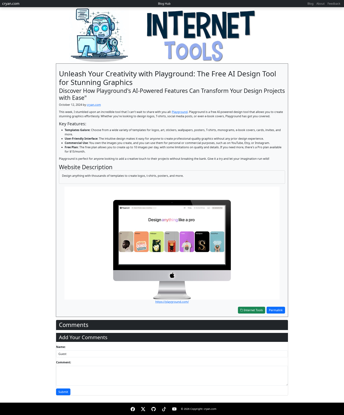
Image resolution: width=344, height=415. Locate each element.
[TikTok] (164, 408)
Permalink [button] (276, 310)
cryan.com (11, 3)
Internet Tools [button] (253, 310)
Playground (180, 112)
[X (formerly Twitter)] (143, 408)
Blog (310, 4)
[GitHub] (153, 408)
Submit (63, 392)
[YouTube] (174, 408)
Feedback (334, 4)
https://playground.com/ (172, 302)
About (320, 4)
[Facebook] (133, 408)
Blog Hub (164, 4)
